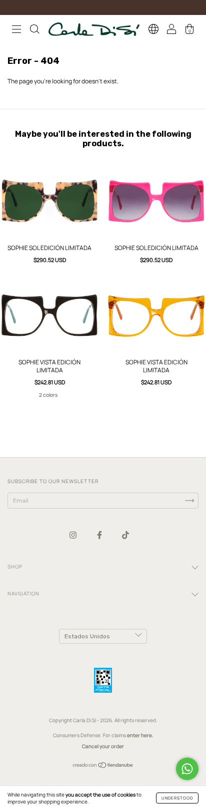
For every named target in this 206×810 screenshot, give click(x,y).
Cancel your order (103, 746)
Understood (177, 798)
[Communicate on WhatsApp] (187, 769)
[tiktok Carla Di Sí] (125, 535)
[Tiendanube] (103, 766)
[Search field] (35, 30)
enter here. (140, 735)
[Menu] (17, 30)
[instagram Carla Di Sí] (73, 535)
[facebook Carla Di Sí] (100, 535)
